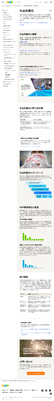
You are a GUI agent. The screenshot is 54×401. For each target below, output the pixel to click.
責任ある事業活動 (28, 5)
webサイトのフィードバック (7, 399)
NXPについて (10, 5)
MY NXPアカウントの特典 (16, 392)
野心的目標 (26, 22)
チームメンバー (6, 35)
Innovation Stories (7, 19)
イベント (5, 21)
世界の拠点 (5, 86)
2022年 (31, 75)
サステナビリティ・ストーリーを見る (30, 146)
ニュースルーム (6, 28)
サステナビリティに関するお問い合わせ (36, 373)
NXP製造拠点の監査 (43, 22)
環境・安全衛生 (7, 61)
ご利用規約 (10, 397)
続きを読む (32, 380)
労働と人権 (23, 42)
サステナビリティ (18, 5)
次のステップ (6, 49)
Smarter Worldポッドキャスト (9, 42)
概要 (21, 22)
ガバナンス (33, 22)
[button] (46, 2)
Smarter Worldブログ (8, 39)
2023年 (36, 75)
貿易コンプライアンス (8, 81)
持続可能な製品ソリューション (10, 58)
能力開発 (22, 25)
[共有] (51, 10)
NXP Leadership (7, 30)
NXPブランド (6, 32)
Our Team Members (9, 66)
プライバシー (4, 397)
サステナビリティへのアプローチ (10, 54)
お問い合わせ (6, 14)
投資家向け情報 (6, 26)
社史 (4, 23)
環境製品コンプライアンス (10, 63)
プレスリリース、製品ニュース (31, 390)
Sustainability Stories (9, 79)
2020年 (21, 75)
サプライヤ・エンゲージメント (29, 51)
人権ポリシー (23, 77)
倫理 (6, 72)
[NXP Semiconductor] (10, 2)
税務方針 (7, 77)
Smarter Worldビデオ (8, 45)
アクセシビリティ (20, 397)
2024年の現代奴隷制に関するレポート (29, 73)
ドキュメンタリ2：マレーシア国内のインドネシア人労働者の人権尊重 (36, 333)
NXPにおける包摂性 (7, 17)
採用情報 (5, 12)
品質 (4, 37)
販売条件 (14, 397)
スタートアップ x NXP (8, 47)
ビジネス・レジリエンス (10, 70)
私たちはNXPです (7, 84)
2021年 (26, 75)
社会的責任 (7, 75)
